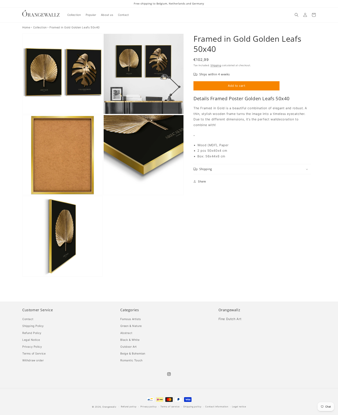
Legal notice (239, 406)
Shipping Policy (33, 325)
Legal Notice (31, 339)
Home (26, 27)
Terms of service (169, 406)
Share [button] (202, 181)
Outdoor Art (128, 346)
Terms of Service (34, 353)
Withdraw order (33, 360)
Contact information (216, 406)
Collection (40, 27)
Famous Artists (130, 319)
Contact (27, 319)
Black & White (129, 339)
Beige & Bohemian (132, 353)
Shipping (215, 65)
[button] (296, 15)
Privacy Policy (32, 346)
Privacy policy (148, 406)
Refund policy (129, 406)
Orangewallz (109, 406)
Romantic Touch (131, 360)
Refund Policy (31, 333)
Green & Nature (131, 325)
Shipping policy (192, 406)
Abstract (126, 333)
